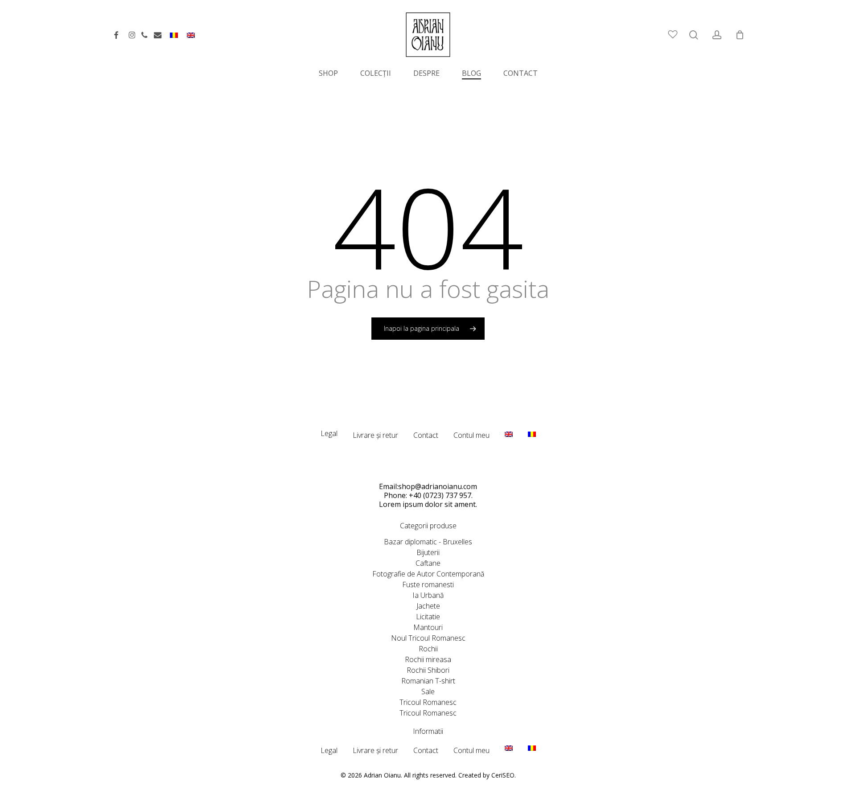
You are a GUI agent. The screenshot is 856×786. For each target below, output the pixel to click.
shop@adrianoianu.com (437, 486)
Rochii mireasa (428, 659)
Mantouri (428, 627)
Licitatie (428, 616)
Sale (428, 691)
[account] (717, 35)
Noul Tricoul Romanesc (428, 638)
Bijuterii (428, 552)
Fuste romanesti (428, 584)
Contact (425, 435)
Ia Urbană (428, 595)
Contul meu (471, 435)
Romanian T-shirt (428, 680)
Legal (329, 433)
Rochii (428, 648)
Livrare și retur (375, 435)
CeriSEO (502, 775)
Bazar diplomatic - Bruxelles (428, 541)
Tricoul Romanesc (428, 702)
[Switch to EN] (190, 38)
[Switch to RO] (173, 38)
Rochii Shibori (428, 670)
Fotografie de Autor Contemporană (428, 573)
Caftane (428, 563)
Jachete (428, 605)
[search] (693, 35)
